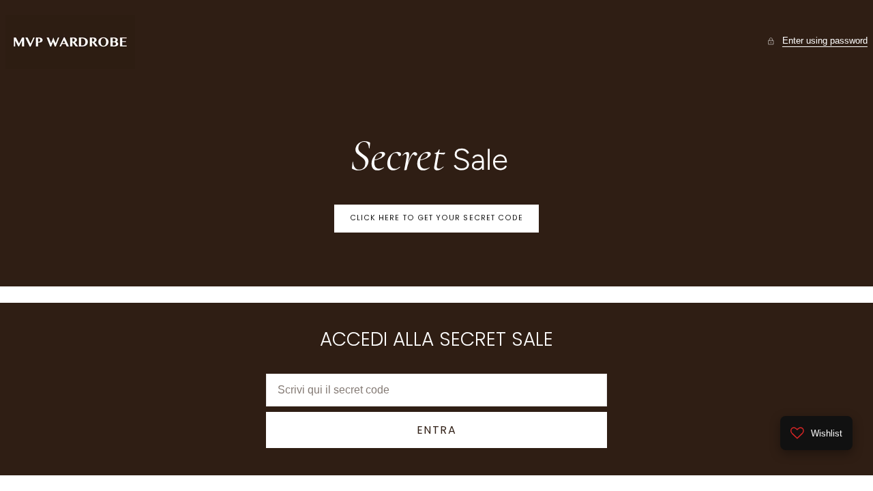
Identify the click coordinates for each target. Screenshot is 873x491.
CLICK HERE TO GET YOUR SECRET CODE (437, 218)
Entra (437, 430)
